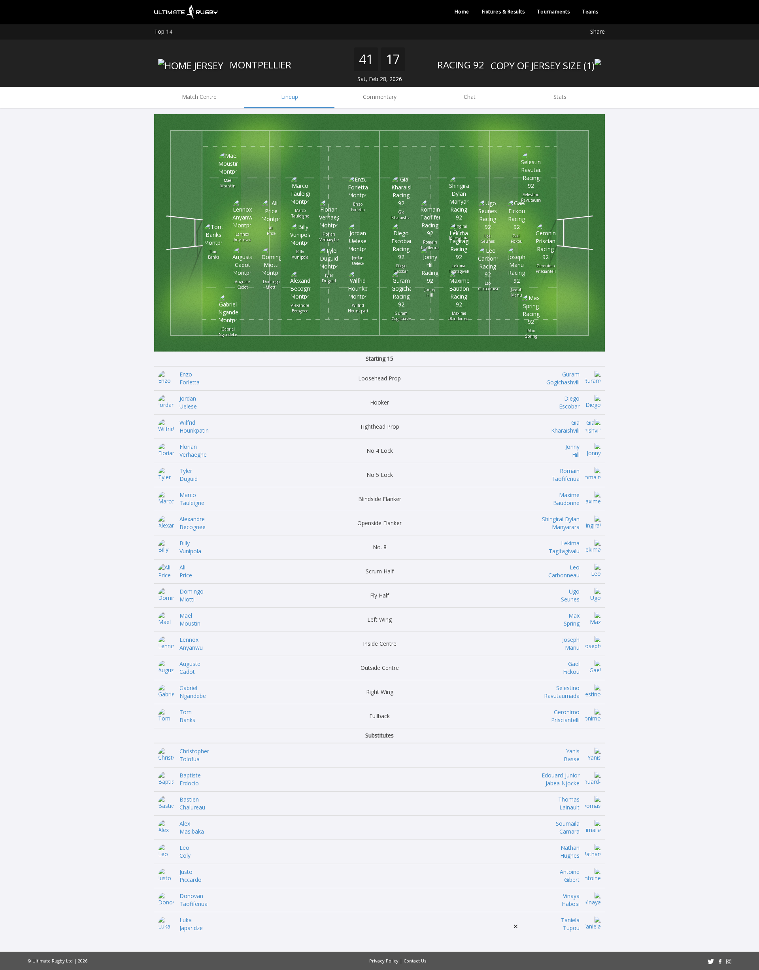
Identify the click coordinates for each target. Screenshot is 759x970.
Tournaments (553, 11)
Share (597, 31)
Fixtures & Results (503, 11)
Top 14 (163, 31)
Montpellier (259, 64)
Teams (590, 11)
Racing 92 (462, 64)
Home (462, 11)
